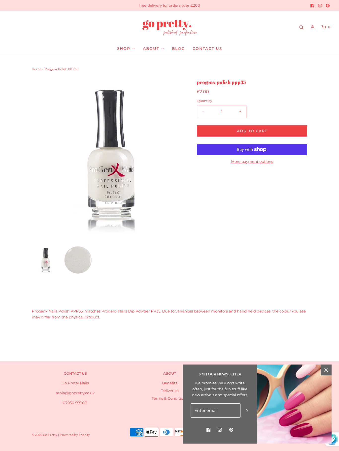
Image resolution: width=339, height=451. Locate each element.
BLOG (178, 48)
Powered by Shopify (75, 435)
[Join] (247, 410)
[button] (45, 260)
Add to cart (252, 131)
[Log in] (312, 27)
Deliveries (169, 390)
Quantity (204, 101)
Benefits (169, 383)
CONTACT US (207, 48)
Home (36, 69)
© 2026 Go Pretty (45, 435)
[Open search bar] (301, 27)
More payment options (252, 161)
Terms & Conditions (169, 398)
